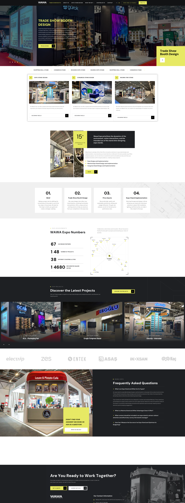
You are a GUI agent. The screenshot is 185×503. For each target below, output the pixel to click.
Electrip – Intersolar (154, 316)
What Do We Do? (76, 429)
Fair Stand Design (30, 313)
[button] (4, 344)
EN (119, 2)
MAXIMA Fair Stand (126, 77)
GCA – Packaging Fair (31, 316)
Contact (110, 2)
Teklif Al (142, 2)
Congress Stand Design (85, 77)
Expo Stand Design (40, 77)
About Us (66, 2)
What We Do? (89, 2)
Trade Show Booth (55, 2)
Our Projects (101, 2)
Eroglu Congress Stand (92, 322)
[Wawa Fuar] (42, 3)
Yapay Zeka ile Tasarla (130, 2)
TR (116, 2)
